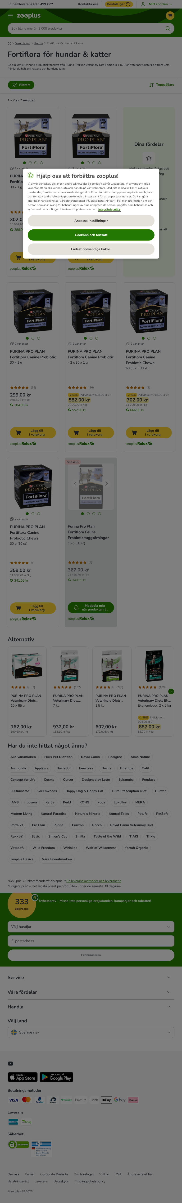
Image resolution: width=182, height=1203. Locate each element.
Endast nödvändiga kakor (91, 249)
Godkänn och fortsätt (91, 235)
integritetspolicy (109, 209)
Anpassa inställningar (91, 220)
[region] (91, 214)
